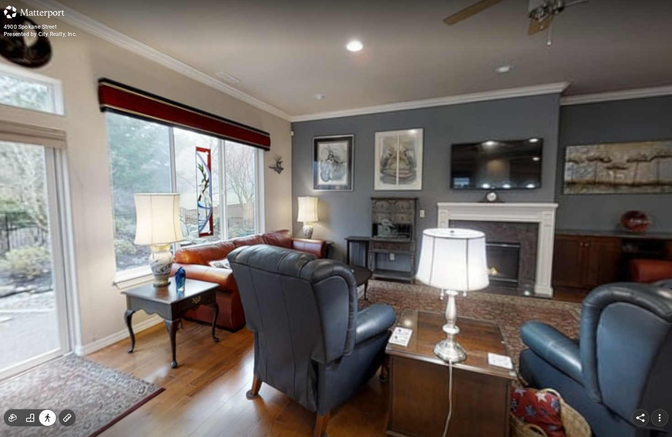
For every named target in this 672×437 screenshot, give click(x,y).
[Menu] (659, 417)
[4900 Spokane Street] (336, 218)
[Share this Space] (640, 417)
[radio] (12, 418)
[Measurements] (67, 417)
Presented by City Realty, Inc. (40, 34)
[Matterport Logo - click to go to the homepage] (34, 12)
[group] (30, 417)
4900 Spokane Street (30, 27)
